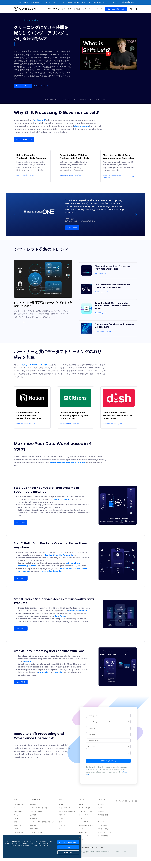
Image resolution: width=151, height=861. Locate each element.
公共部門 (62, 818)
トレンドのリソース (68, 99)
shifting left (39, 120)
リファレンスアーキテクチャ (39, 808)
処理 (15, 822)
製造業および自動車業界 (67, 811)
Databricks (43, 672)
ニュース (101, 822)
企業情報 (101, 804)
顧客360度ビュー (35, 829)
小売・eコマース (64, 808)
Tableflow (26, 661)
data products (81, 126)
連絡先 (100, 808)
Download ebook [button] (22, 86)
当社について (103, 799)
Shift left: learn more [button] (24, 139)
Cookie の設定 (100, 848)
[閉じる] (79, 837)
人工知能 (33, 815)
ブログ (100, 818)
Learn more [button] (20, 523)
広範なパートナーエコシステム (35, 364)
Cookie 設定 (68, 852)
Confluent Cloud (19, 804)
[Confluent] (25, 9)
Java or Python (65, 568)
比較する (82, 839)
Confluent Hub (18, 832)
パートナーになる (104, 829)
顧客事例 (83, 99)
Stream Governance (77, 610)
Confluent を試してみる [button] (116, 9)
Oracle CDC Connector (60, 499)
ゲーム (61, 829)
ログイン (116, 2)
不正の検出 (33, 825)
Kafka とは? (83, 804)
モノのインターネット (37, 832)
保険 (60, 822)
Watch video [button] (72, 228)
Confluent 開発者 (84, 808)
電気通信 (62, 815)
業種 (60, 799)
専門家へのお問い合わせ (108, 761)
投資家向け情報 (103, 815)
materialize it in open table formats (67, 462)
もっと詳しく (103, 2)
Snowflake (57, 672)
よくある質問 (102, 825)
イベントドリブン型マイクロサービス (42, 822)
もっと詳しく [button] (20, 578)
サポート (82, 818)
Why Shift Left (50, 99)
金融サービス (63, 804)
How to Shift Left (98, 99)
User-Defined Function (52, 571)
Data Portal (60, 616)
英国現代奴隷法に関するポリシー (85, 848)
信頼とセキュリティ (104, 832)
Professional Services (86, 825)
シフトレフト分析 (36, 811)
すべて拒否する (68, 847)
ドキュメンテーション (86, 811)
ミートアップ (83, 836)
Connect (16, 818)
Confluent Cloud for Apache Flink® (60, 555)
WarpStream (18, 811)
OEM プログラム (84, 832)
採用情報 (101, 811)
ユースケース (35, 799)
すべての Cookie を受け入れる (68, 842)
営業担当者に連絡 (128, 2)
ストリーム (17, 815)
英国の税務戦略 (103, 836)
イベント (82, 829)
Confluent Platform (20, 808)
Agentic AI (33, 818)
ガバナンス (17, 825)
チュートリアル (84, 815)
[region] (42, 846)
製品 (15, 799)
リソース (82, 799)
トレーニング (83, 822)
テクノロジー (63, 825)
